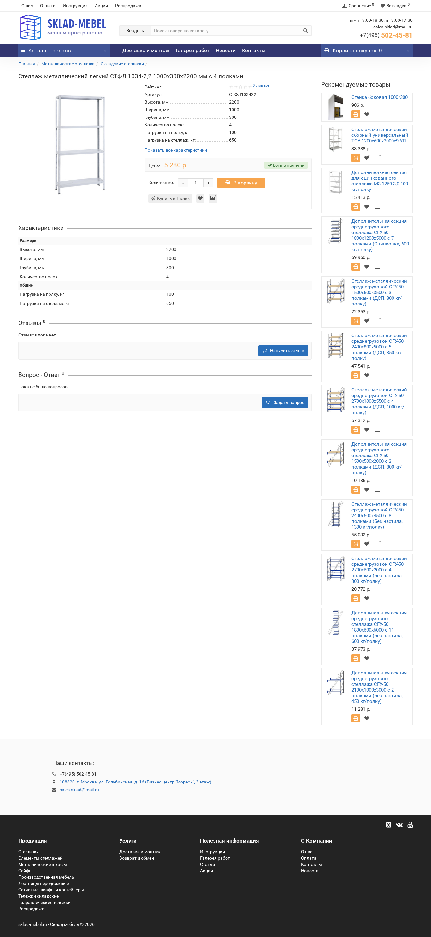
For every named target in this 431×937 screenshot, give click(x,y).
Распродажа (128, 5)
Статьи (207, 864)
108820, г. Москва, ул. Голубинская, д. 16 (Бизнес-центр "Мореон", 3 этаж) (135, 781)
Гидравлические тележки (44, 902)
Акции (101, 5)
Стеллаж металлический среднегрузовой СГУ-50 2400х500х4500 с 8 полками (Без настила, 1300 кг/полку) (379, 515)
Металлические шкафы (42, 864)
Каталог (49, 50)
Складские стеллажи (122, 63)
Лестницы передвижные (43, 883)
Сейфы (25, 870)
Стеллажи (28, 851)
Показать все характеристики (176, 150)
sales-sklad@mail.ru (79, 789)
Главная (26, 63)
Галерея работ (193, 50)
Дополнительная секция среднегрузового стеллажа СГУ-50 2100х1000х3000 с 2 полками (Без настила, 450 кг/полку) (379, 687)
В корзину (245, 183)
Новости (226, 50)
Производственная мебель (46, 877)
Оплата (48, 5)
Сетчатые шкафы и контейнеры (51, 889)
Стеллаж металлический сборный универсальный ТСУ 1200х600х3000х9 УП (379, 135)
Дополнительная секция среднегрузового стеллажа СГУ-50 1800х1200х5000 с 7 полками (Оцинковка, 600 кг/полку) (380, 235)
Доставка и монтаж (145, 50)
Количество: (161, 182)
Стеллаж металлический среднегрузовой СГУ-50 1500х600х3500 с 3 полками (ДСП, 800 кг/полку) (379, 292)
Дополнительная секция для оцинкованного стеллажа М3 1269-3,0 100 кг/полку (379, 181)
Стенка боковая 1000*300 (379, 97)
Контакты (253, 50)
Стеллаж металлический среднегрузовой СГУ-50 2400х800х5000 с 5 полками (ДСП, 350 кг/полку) (379, 347)
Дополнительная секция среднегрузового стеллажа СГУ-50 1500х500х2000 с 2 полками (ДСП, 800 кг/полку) (379, 458)
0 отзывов (261, 85)
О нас (27, 5)
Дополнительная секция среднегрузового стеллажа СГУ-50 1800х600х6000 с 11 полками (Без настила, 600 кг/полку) (379, 627)
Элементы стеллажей (40, 858)
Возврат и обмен (136, 858)
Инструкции (75, 5)
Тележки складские (38, 895)
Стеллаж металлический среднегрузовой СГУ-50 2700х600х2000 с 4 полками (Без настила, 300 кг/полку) (379, 570)
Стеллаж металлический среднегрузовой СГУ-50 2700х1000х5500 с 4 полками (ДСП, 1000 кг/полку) (379, 401)
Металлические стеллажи (68, 63)
